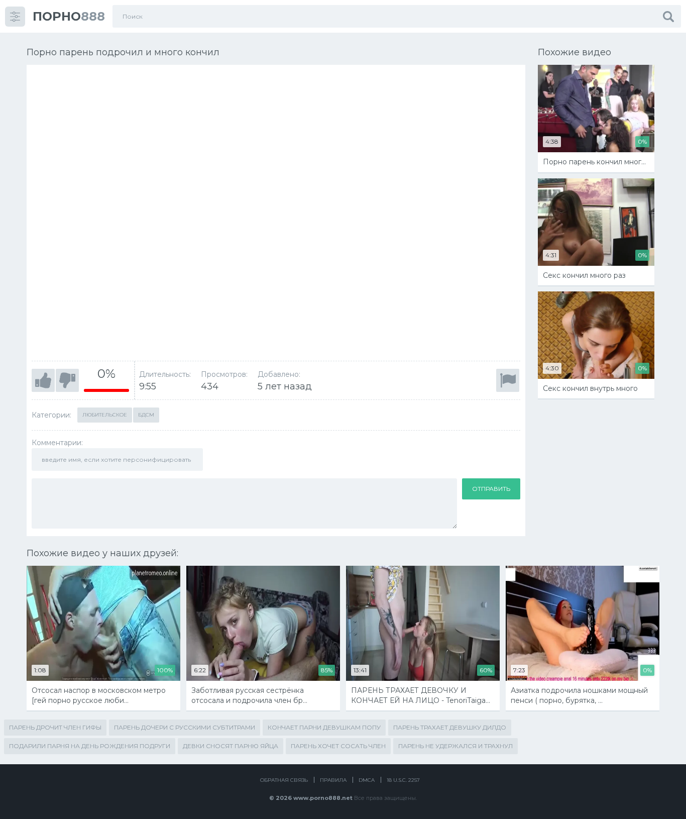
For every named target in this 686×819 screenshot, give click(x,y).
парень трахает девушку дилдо (449, 727)
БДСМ (146, 415)
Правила (333, 780)
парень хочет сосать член (338, 746)
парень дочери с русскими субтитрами (184, 727)
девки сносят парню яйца (230, 746)
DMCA (367, 780)
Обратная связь (284, 780)
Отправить (491, 488)
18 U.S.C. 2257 (403, 780)
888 (69, 16)
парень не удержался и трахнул (455, 746)
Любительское (104, 415)
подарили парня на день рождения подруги (89, 746)
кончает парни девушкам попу (324, 727)
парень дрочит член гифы (55, 727)
